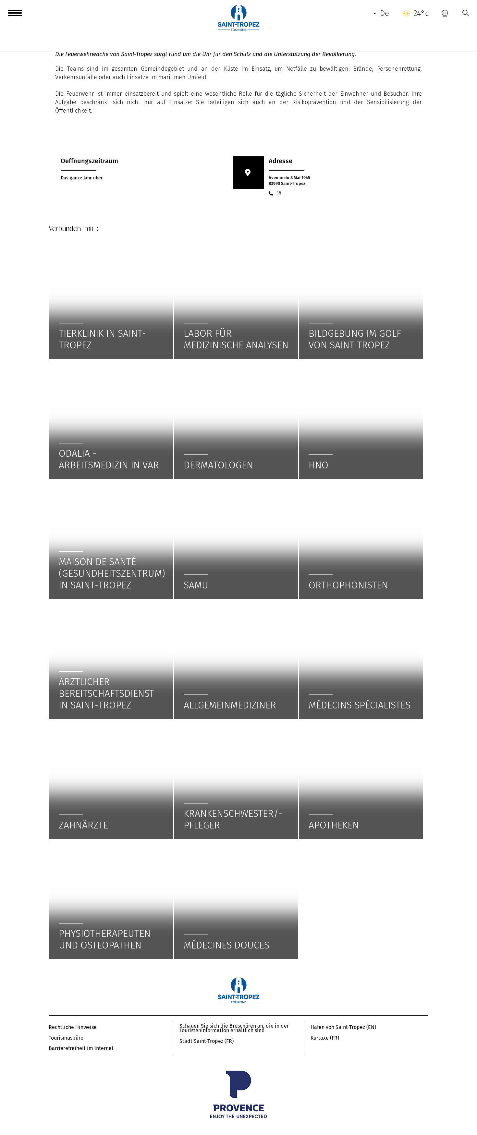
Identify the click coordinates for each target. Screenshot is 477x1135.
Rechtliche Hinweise (73, 1027)
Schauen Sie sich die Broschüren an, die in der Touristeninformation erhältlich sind (234, 1028)
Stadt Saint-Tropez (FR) (206, 1041)
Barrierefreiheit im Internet (81, 1048)
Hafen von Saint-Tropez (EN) (343, 1027)
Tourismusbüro (66, 1038)
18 (279, 192)
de (384, 13)
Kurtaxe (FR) (325, 1038)
